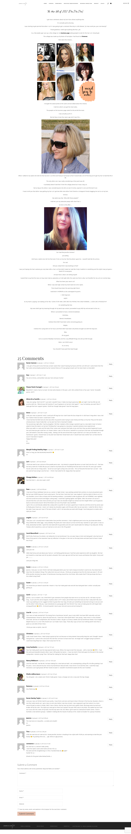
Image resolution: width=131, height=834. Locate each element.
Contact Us (66, 826)
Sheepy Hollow (31, 477)
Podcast (96, 3)
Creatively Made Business (71, 3)
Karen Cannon (31, 363)
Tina (27, 732)
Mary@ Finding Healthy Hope (36, 450)
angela (28, 518)
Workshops (58, 3)
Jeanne (28, 718)
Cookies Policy (53, 826)
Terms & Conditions (25, 826)
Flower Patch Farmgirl (34, 387)
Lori (27, 462)
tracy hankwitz (31, 647)
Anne (28, 413)
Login (102, 3)
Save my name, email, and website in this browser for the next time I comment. (43, 809)
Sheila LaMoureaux (33, 674)
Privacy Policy (40, 826)
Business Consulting (86, 3)
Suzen (28, 567)
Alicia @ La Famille (32, 399)
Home (45, 3)
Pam (27, 489)
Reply (110, 364)
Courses (51, 3)
